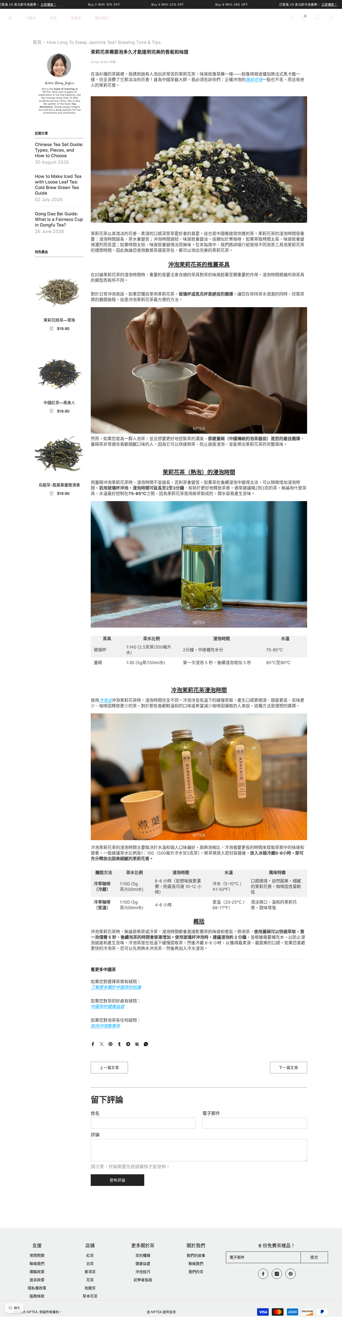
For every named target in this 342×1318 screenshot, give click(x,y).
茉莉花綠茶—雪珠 (59, 320)
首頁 (37, 42)
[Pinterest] (110, 1044)
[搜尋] (291, 17)
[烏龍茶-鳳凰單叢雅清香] (59, 454)
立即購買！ (49, 4)
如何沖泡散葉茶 (105, 1025)
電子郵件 (211, 1113)
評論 (95, 1135)
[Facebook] (93, 1044)
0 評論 (111, 62)
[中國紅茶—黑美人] (59, 372)
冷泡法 (105, 700)
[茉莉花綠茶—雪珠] (59, 289)
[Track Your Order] (317, 17)
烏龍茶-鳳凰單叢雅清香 (59, 485)
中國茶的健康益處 (107, 1006)
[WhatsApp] (146, 1044)
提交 (314, 1257)
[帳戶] (331, 17)
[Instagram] (277, 1274)
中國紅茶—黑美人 (59, 402)
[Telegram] (128, 1044)
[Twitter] (102, 1044)
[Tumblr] (119, 1044)
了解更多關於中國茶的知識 (116, 987)
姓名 (95, 1113)
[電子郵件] (137, 1044)
